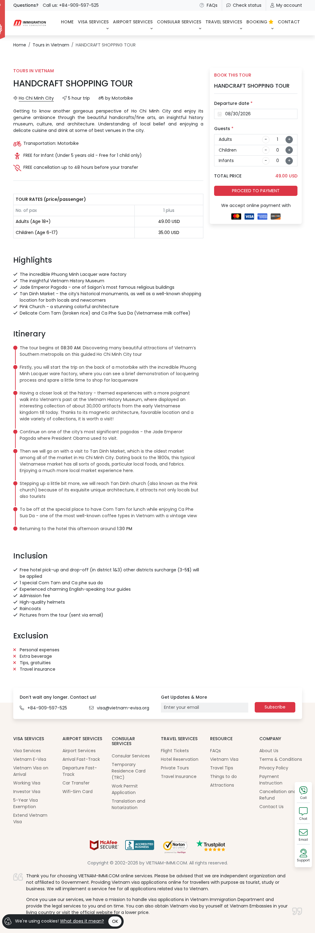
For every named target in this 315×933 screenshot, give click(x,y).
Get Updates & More (184, 697)
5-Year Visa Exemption (25, 803)
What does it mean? (82, 921)
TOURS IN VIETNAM (33, 71)
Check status (247, 5)
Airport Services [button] (133, 22)
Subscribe (275, 707)
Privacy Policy (273, 768)
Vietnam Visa (224, 759)
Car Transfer (76, 783)
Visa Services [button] (93, 22)
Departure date (233, 103)
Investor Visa (26, 791)
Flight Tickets (175, 751)
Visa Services (27, 751)
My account (289, 5)
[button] (109, 351)
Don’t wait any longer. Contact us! (58, 697)
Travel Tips (221, 768)
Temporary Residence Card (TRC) (129, 770)
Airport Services (79, 751)
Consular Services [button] (179, 22)
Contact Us (271, 807)
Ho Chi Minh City (36, 98)
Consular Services (131, 756)
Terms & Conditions (280, 759)
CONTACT (289, 22)
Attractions (222, 785)
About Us (268, 751)
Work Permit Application (125, 789)
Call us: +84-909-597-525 (71, 5)
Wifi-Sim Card (77, 791)
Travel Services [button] (223, 22)
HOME (67, 22)
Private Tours (175, 768)
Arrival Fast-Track (81, 759)
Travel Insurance (179, 776)
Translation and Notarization (128, 804)
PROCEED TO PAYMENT (256, 191)
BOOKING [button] (257, 22)
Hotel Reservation (179, 759)
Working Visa (26, 783)
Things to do (223, 776)
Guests (223, 128)
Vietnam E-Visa (29, 759)
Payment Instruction (270, 779)
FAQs (212, 5)
